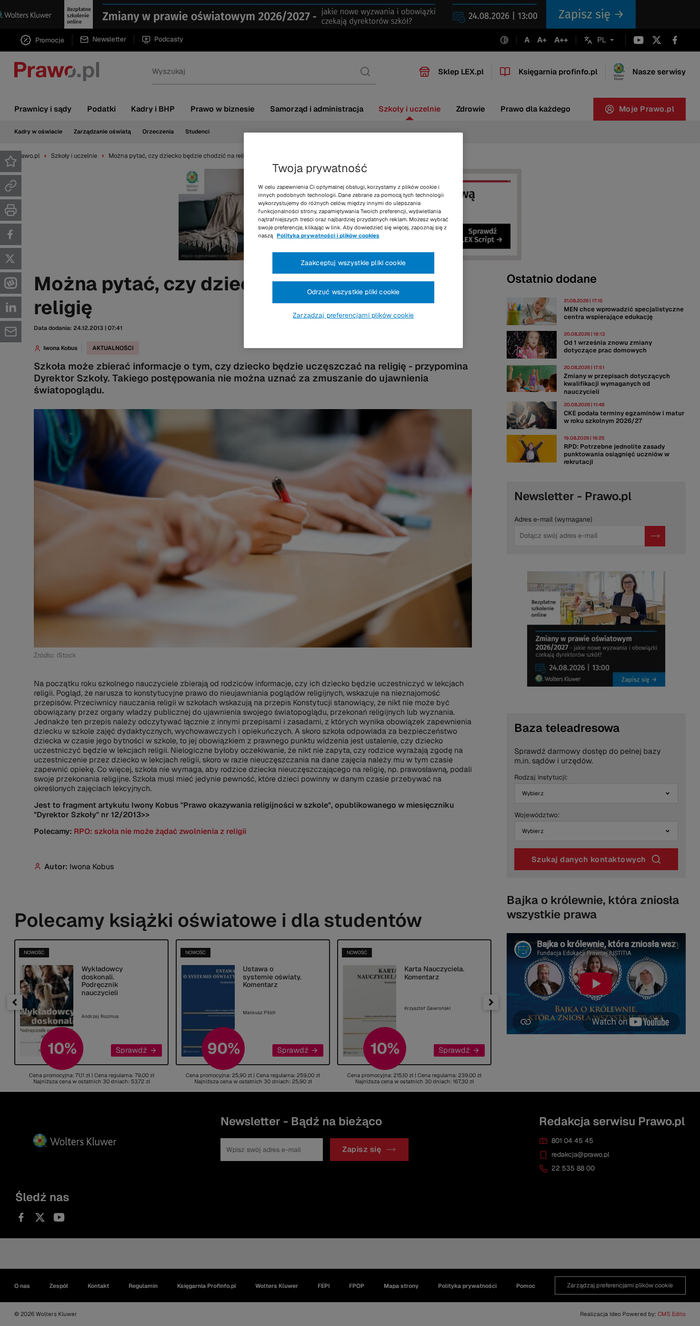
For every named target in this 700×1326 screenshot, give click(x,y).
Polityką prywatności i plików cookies (328, 235)
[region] (353, 240)
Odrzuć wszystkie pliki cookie (353, 292)
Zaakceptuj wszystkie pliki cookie (353, 262)
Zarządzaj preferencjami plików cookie (353, 315)
